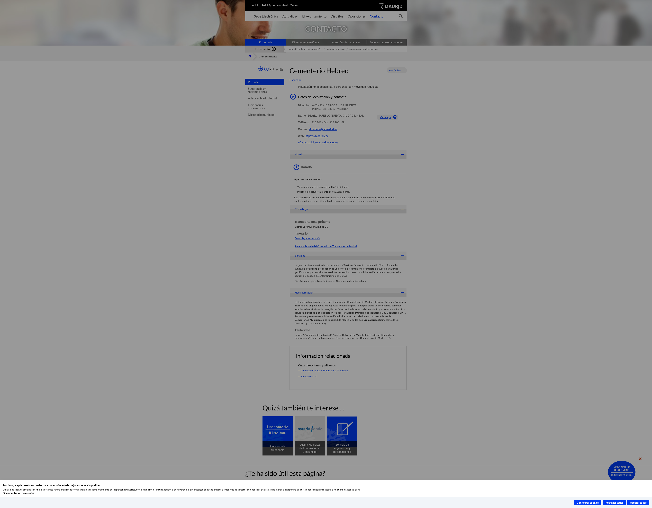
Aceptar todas (638, 502)
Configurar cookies (588, 502)
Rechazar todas (614, 502)
